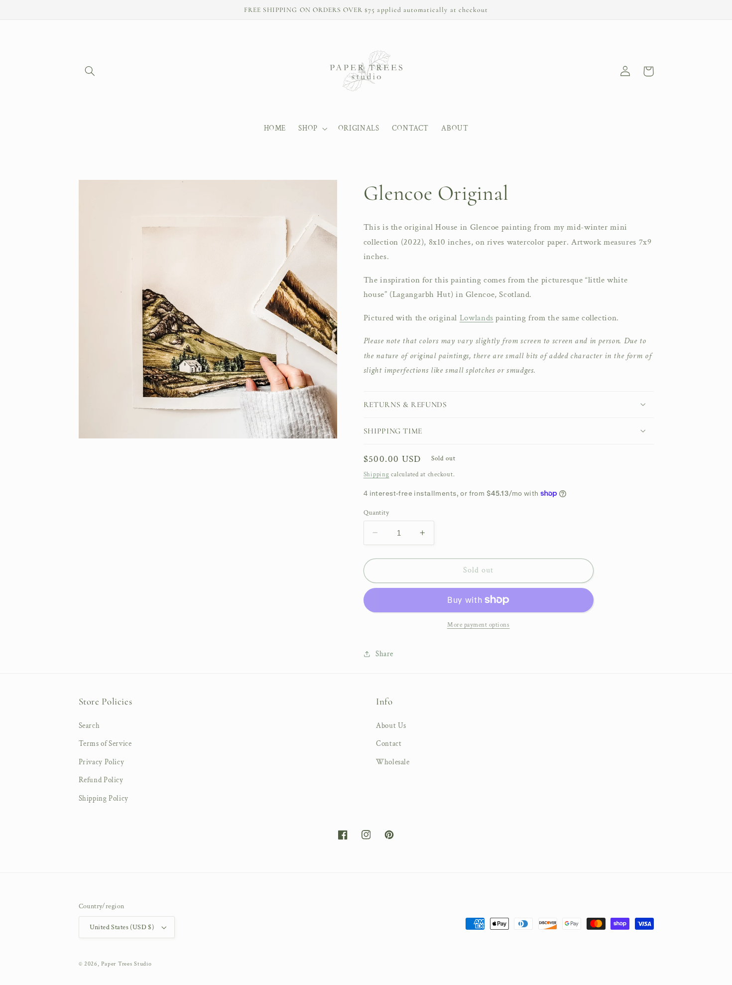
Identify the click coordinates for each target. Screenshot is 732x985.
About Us (391, 725)
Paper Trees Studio (126, 964)
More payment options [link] (478, 625)
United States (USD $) (122, 927)
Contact (388, 743)
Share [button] (384, 654)
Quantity (376, 512)
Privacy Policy (101, 762)
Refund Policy (101, 780)
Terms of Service (105, 743)
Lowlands (476, 317)
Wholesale (393, 762)
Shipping (376, 474)
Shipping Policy (103, 798)
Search (89, 725)
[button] (90, 71)
